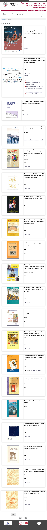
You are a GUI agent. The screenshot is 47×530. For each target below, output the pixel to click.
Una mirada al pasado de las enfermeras (34, 86)
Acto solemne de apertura (31, 80)
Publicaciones (35, 13)
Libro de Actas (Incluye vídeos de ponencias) (33, 139)
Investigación (12, 13)
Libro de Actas (27, 73)
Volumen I (33, 370)
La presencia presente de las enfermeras (34, 90)
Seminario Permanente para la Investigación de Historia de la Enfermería (33, 5)
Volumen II (40, 370)
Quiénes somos (5, 13)
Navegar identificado (23, 0)
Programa (26, 48)
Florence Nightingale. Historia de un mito (34, 88)
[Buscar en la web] (45, 0)
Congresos (27, 13)
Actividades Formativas (20, 13)
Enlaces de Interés (42, 14)
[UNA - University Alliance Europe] (39, 523)
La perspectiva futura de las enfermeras (34, 93)
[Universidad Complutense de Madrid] (11, 4)
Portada (3, 19)
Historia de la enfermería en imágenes (34, 91)
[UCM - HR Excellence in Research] (8, 523)
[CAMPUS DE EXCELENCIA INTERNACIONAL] (23, 523)
